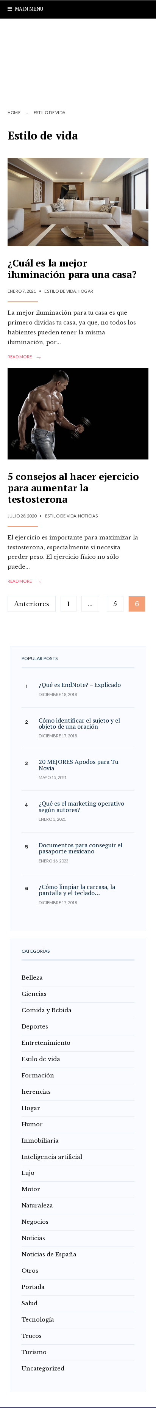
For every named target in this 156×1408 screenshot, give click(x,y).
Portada (33, 1287)
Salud (29, 1303)
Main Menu (28, 8)
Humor (32, 1124)
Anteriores (31, 604)
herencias (36, 1091)
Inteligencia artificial (52, 1157)
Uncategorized (43, 1368)
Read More (25, 356)
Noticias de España (49, 1254)
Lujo (28, 1173)
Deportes (35, 1026)
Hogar (85, 290)
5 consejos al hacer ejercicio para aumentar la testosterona (73, 487)
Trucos (32, 1336)
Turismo (34, 1352)
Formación (38, 1075)
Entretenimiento (46, 1043)
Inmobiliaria (40, 1140)
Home (14, 112)
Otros (30, 1270)
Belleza (32, 977)
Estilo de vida (60, 290)
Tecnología (38, 1319)
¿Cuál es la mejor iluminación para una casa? (72, 268)
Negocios (35, 1221)
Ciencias (34, 994)
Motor (31, 1189)
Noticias (88, 515)
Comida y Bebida (47, 1010)
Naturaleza (37, 1205)
